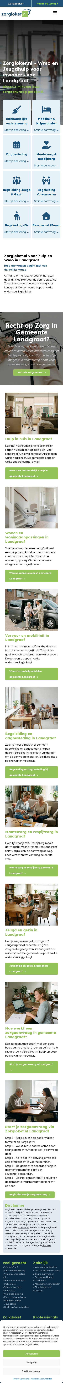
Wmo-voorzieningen (14, 1280)
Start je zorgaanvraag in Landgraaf (30, 1064)
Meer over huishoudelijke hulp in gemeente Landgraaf (28, 473)
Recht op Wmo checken (16, 1307)
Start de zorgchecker (30, 372)
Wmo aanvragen (13, 1287)
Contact (39, 1290)
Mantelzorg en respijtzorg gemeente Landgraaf (31, 870)
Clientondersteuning (14, 1270)
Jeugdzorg (10, 1304)
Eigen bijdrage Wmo (15, 1297)
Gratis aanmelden (44, 1274)
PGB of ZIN (10, 1284)
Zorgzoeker (16, 3)
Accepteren (32, 1353)
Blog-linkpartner (43, 1287)
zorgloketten (23, 1227)
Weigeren (31, 1362)
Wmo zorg (9, 1290)
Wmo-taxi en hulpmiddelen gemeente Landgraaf (25, 674)
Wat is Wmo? (11, 1267)
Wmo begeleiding (13, 1294)
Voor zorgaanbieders (46, 1267)
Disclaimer (40, 1280)
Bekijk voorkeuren (31, 1371)
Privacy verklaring (21, 1379)
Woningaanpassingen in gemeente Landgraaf (30, 576)
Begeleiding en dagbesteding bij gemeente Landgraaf (28, 772)
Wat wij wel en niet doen (47, 1270)
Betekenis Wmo (12, 1300)
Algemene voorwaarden (41, 1379)
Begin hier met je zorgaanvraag (28, 1194)
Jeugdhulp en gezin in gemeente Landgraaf (28, 968)
